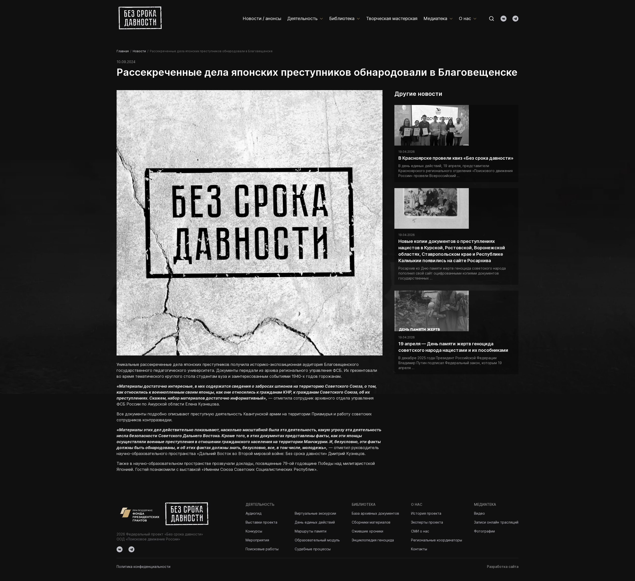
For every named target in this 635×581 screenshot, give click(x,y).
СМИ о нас (420, 531)
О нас (465, 18)
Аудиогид (253, 513)
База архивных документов (375, 513)
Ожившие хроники (367, 531)
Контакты (419, 549)
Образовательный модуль (317, 540)
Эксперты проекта (427, 522)
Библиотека (341, 18)
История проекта (426, 513)
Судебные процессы (313, 549)
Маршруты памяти (310, 531)
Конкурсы (254, 531)
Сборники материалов (371, 522)
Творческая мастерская (391, 18)
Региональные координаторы (436, 540)
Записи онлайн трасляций (496, 522)
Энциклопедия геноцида (373, 540)
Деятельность (302, 18)
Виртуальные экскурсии (315, 513)
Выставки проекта (261, 522)
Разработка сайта (502, 566)
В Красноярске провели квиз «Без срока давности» (455, 158)
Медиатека (435, 18)
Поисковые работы (262, 549)
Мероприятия (257, 540)
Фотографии (484, 531)
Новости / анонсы (262, 18)
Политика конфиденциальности (143, 566)
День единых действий (315, 522)
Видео (479, 513)
